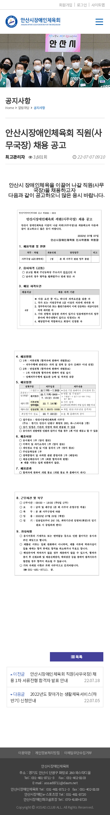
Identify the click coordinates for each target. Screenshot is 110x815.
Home (9, 107)
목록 (78, 656)
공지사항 (39, 107)
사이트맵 (98, 5)
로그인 (82, 5)
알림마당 (23, 107)
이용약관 (24, 752)
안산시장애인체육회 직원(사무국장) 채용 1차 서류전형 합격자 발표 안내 (53, 677)
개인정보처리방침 (47, 752)
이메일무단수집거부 (78, 752)
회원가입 (65, 5)
